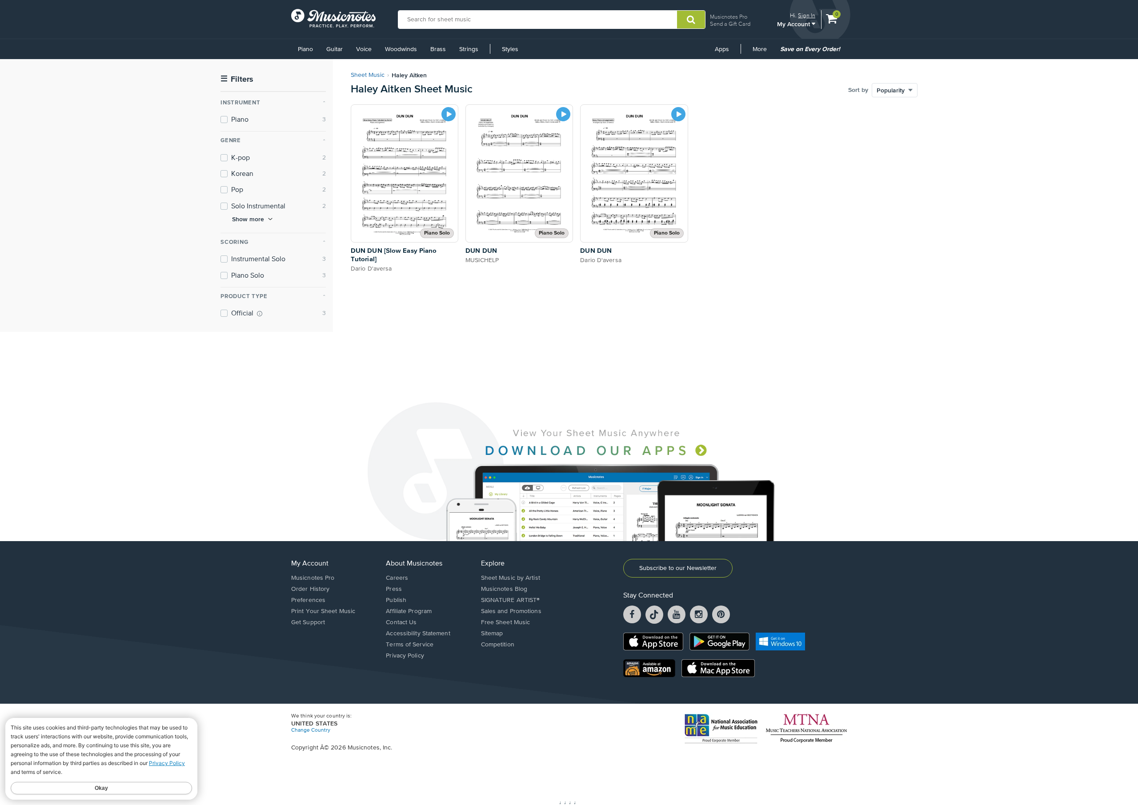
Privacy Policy (405, 656)
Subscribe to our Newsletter (678, 568)
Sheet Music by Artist (510, 578)
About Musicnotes (414, 563)
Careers (397, 578)
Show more (248, 219)
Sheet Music (368, 75)
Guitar (334, 49)
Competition (497, 645)
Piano (305, 49)
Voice (364, 49)
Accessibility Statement (418, 633)
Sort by (858, 90)
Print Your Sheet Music (323, 611)
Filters (236, 79)
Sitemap (492, 633)
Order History (310, 589)
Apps (722, 49)
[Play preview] (448, 114)
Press (394, 589)
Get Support (308, 622)
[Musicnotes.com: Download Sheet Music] (333, 18)
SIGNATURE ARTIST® (510, 600)
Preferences (308, 600)
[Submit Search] (691, 19)
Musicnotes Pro (728, 17)
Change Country (310, 730)
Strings (468, 49)
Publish (396, 600)
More (762, 52)
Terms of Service (409, 645)
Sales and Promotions (511, 611)
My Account (794, 23)
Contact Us (401, 622)
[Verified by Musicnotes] (259, 313)
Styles (510, 49)
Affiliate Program (409, 611)
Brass (438, 49)
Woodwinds (401, 49)
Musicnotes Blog (504, 589)
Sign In (806, 15)
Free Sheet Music (505, 622)
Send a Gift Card (730, 24)
